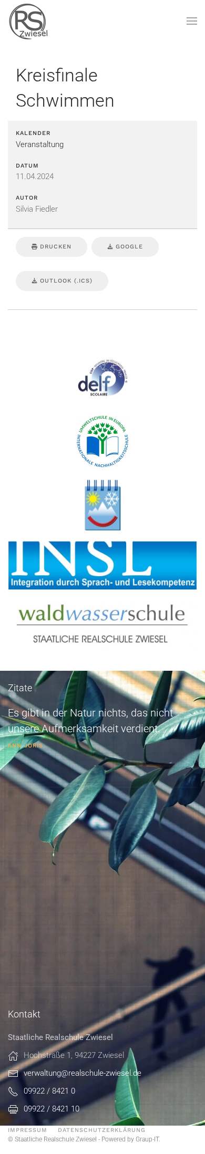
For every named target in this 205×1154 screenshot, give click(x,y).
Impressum (27, 1130)
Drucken (54, 246)
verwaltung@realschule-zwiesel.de (82, 1073)
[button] (192, 21)
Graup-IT (147, 1139)
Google (128, 246)
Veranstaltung (40, 144)
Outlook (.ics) (65, 280)
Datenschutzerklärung (102, 1130)
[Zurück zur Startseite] (29, 21)
